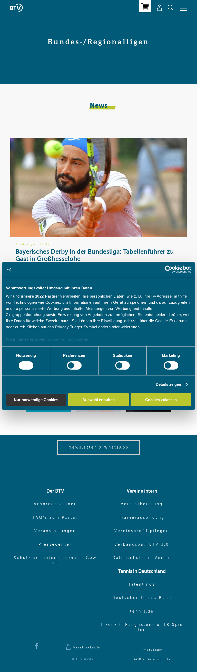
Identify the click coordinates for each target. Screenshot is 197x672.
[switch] (74, 365)
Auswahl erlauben (98, 400)
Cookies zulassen (161, 400)
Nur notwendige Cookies (36, 400)
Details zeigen (168, 384)
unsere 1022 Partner (40, 296)
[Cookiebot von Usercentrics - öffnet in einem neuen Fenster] (168, 269)
